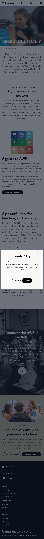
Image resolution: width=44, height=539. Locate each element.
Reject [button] (16, 281)
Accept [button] (27, 281)
